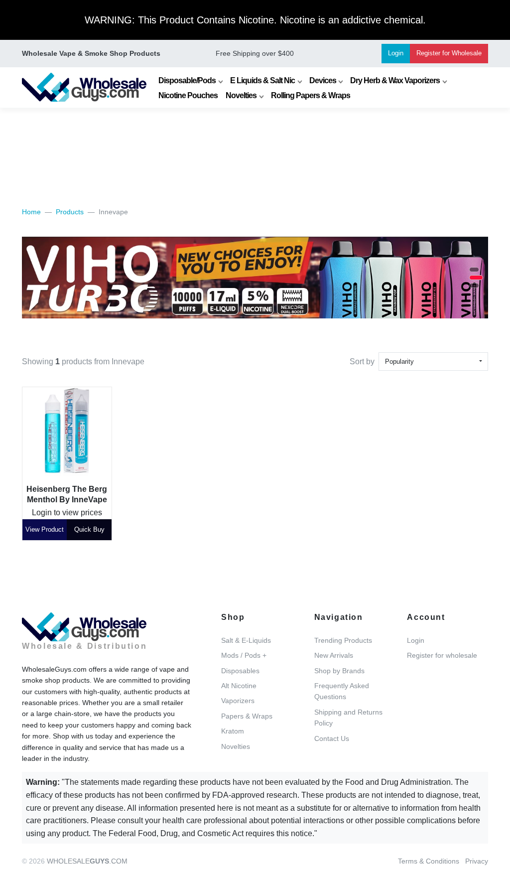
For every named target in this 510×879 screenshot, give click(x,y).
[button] (474, 269)
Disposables (240, 671)
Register (449, 53)
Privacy (476, 861)
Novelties (241, 95)
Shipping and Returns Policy (348, 717)
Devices (322, 80)
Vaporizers (238, 701)
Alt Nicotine (238, 686)
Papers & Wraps (246, 716)
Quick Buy (89, 529)
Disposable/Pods (187, 80)
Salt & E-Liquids (246, 640)
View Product (44, 529)
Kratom (232, 731)
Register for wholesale (442, 655)
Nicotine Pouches (188, 95)
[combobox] (433, 361)
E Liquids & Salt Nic (262, 80)
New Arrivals (333, 655)
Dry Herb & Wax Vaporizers (395, 80)
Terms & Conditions (428, 861)
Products (70, 212)
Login (395, 53)
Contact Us (331, 738)
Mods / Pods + (243, 655)
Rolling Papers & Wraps (310, 95)
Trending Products (343, 640)
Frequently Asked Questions (341, 691)
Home (31, 212)
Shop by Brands (339, 671)
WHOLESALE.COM (87, 861)
